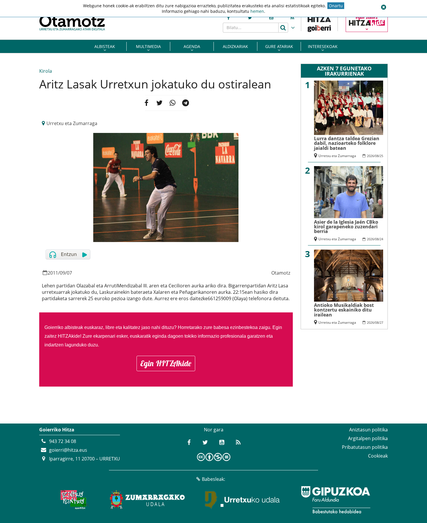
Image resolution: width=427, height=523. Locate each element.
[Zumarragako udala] (147, 499)
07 (69, 273)
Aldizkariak (235, 46)
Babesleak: (213, 479)
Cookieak (378, 456)
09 (62, 273)
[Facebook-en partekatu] (146, 103)
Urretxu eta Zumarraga (71, 123)
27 (381, 322)
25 (381, 156)
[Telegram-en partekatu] (185, 103)
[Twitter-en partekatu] (159, 103)
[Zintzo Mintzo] (73, 499)
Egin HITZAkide (165, 363)
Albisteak (104, 46)
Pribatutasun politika (365, 447)
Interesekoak (323, 46)
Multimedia (148, 46)
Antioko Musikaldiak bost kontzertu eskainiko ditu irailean (344, 310)
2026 (370, 156)
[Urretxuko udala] (242, 499)
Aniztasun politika (368, 429)
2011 (53, 273)
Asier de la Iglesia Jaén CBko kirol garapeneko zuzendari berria (346, 227)
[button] (383, 7)
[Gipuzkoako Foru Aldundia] (335, 499)
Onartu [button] (336, 5)
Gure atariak (279, 46)
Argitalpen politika (368, 438)
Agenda (192, 46)
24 (381, 239)
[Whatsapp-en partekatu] (172, 103)
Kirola (45, 71)
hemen (257, 11)
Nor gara (213, 429)
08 (376, 156)
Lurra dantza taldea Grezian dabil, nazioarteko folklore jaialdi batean (346, 143)
